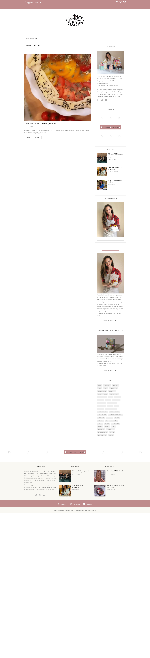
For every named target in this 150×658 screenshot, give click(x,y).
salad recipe (115, 423)
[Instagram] (105, 121)
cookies (118, 397)
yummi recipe (102, 435)
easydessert (101, 403)
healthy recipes (111, 408)
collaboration (114, 394)
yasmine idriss (102, 432)
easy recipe (101, 405)
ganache (100, 408)
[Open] (101, 118)
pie (106, 420)
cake (99, 388)
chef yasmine (102, 391)
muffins (109, 417)
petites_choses (101, 114)
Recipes (49, 34)
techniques (110, 429)
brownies (115, 385)
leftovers (101, 417)
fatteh (110, 405)
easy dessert (112, 403)
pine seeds (114, 420)
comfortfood (102, 397)
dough (108, 400)
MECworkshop (92, 510)
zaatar (111, 435)
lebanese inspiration (115, 414)
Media (83, 34)
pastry (117, 417)
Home (42, 34)
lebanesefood (102, 414)
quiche (100, 423)
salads (100, 426)
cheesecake (113, 388)
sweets (107, 426)
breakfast (107, 385)
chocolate (112, 391)
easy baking (116, 400)
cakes (105, 388)
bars (99, 385)
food (116, 405)
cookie (110, 397)
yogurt (112, 432)
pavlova (100, 420)
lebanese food (114, 411)
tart (113, 426)
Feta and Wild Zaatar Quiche (40, 124)
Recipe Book (92, 34)
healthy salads (102, 411)
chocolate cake (102, 394)
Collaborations (72, 34)
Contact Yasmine (104, 34)
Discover (59, 34)
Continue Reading (33, 137)
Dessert (100, 400)
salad (107, 423)
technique (101, 429)
